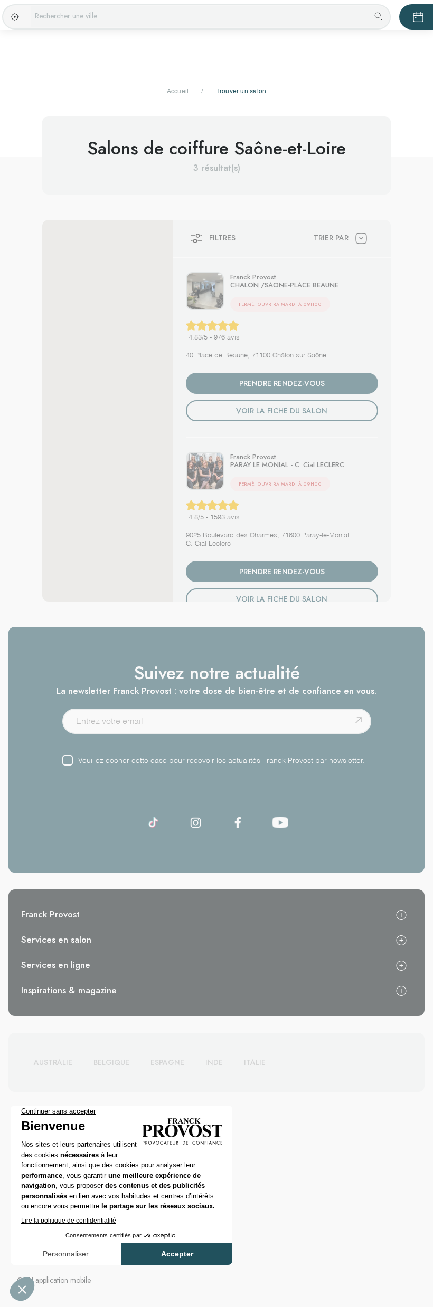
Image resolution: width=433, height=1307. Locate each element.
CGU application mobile (54, 1280)
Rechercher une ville (66, 16)
